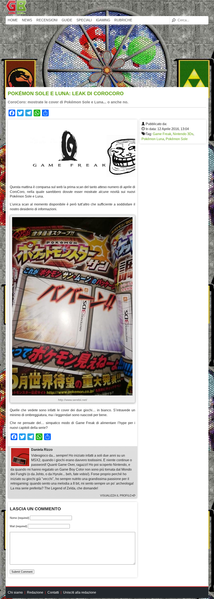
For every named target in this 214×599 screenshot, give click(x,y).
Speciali (84, 20)
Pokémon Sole (177, 139)
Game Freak (162, 134)
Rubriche (123, 20)
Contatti (53, 592)
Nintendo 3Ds (183, 134)
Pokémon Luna (152, 139)
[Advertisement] (107, 56)
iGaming (103, 20)
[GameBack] (16, 13)
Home (13, 20)
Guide (67, 20)
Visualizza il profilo (116, 495)
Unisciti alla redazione (79, 592)
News (27, 20)
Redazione (35, 592)
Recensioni (46, 20)
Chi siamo (15, 592)
